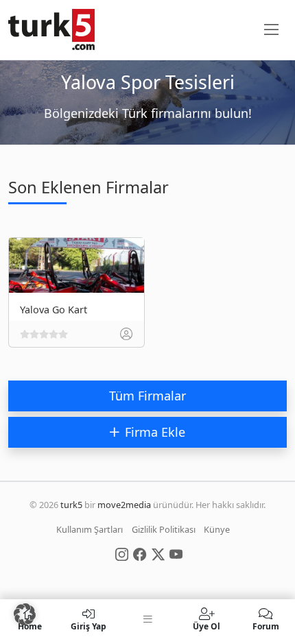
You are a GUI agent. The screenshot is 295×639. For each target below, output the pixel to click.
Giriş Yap (88, 625)
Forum (265, 625)
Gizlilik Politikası (164, 529)
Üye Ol (206, 625)
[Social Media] (121, 553)
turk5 (71, 504)
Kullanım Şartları (89, 529)
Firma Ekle (155, 432)
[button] (24, 614)
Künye (217, 529)
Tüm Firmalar (147, 395)
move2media (124, 504)
